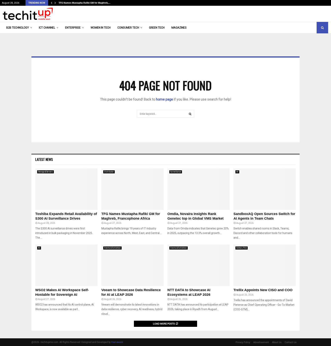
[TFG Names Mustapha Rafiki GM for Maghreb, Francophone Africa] (132, 189)
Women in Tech (101, 27)
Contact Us (291, 342)
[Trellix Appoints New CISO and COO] (265, 265)
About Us (277, 342)
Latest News (44, 159)
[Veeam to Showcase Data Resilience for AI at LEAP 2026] (132, 265)
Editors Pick (241, 248)
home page (164, 99)
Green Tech (157, 27)
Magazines (179, 27)
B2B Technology (17, 27)
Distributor (109, 172)
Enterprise (73, 27)
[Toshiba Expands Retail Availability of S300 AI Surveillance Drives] (66, 189)
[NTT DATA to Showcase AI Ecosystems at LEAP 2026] (198, 265)
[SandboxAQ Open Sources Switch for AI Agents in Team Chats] (265, 189)
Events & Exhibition (112, 248)
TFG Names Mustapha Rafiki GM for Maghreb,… (85, 3)
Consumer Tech (128, 27)
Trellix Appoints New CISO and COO (263, 290)
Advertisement (261, 342)
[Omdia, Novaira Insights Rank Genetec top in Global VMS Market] (198, 189)
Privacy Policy (243, 342)
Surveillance (175, 172)
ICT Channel (47, 27)
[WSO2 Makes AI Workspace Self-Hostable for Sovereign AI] (66, 265)
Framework (117, 342)
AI (237, 172)
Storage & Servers (45, 172)
